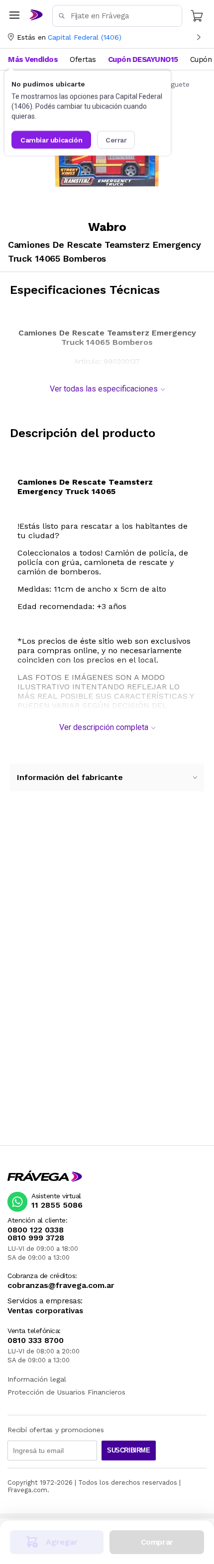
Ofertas (83, 59)
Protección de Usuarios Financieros (66, 1392)
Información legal (36, 1379)
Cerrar (116, 140)
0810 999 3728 (35, 1238)
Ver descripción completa (103, 727)
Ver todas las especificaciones (104, 388)
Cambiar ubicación (51, 140)
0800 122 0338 (35, 1230)
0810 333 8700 (35, 1340)
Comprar (157, 1542)
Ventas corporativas (45, 1311)
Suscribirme (128, 1450)
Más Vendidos (33, 59)
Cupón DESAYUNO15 (143, 59)
